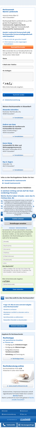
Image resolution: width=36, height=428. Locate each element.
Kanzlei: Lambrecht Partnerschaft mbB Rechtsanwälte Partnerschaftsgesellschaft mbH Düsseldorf (17, 34)
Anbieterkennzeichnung (12, 100)
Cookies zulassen (18, 219)
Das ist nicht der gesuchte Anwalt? (15, 39)
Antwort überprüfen (18, 326)
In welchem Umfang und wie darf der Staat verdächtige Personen (17, 192)
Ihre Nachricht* (7, 266)
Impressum (12, 227)
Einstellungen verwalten (18, 223)
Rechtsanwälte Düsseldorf (23, 399)
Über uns (24, 414)
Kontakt (5, 411)
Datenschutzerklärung (21, 227)
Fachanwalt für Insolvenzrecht (15, 180)
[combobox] (18, 241)
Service (15, 396)
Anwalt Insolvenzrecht (12, 183)
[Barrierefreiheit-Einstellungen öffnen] (34, 216)
